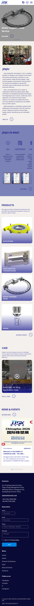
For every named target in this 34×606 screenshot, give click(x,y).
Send (9, 544)
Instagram (5, 589)
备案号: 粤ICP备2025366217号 (10, 603)
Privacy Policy (15, 540)
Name (3, 510)
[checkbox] (2, 540)
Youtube (5, 583)
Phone (3, 524)
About (4, 558)
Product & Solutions (9, 561)
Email (3, 517)
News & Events (7, 567)
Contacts (5, 571)
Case (3, 564)
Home (4, 555)
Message (4, 530)
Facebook (5, 580)
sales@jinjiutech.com (9, 495)
